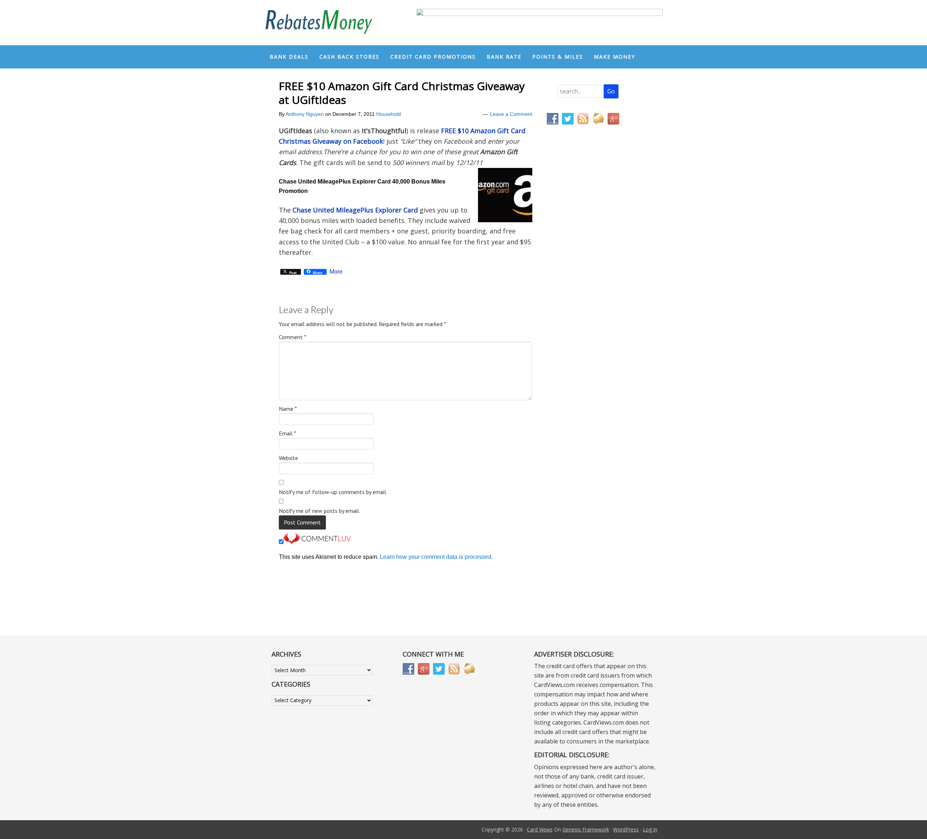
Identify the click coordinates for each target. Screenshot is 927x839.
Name (288, 408)
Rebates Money (318, 22)
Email (287, 433)
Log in (650, 829)
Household (388, 114)
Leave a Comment (511, 114)
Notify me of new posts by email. (319, 510)
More (336, 272)
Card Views (540, 829)
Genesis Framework (585, 829)
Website (288, 457)
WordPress (626, 829)
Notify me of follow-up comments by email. (333, 492)
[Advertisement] (581, 281)
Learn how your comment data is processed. (436, 557)
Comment (292, 337)
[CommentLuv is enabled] (317, 542)
